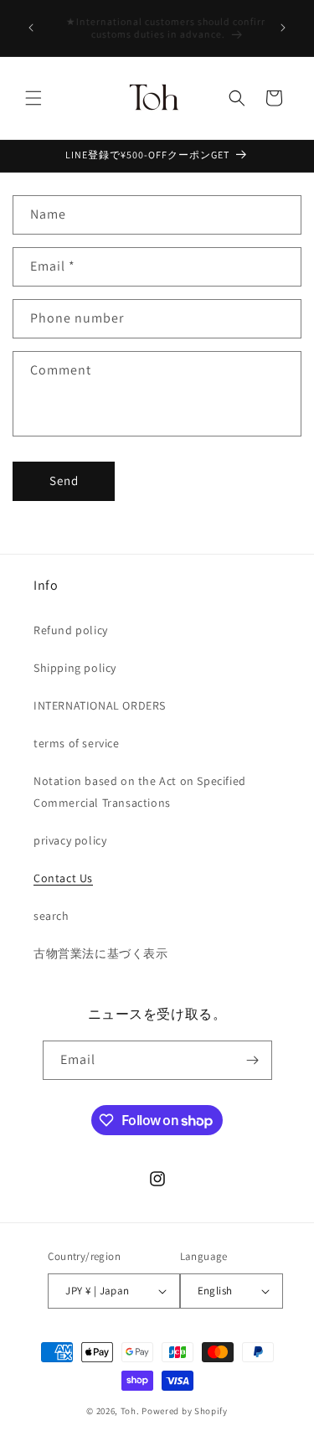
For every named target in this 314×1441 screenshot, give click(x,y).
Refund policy (70, 630)
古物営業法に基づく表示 (100, 953)
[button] (33, 98)
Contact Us (63, 878)
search (51, 915)
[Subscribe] (252, 1060)
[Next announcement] (283, 27)
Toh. (130, 1411)
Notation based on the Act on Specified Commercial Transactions (139, 791)
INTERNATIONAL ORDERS (99, 705)
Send (64, 480)
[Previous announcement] (31, 27)
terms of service (76, 743)
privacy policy (69, 840)
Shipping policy (74, 667)
